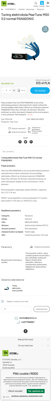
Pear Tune (14, 122)
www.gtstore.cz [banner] (9, 4)
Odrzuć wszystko (15, 391)
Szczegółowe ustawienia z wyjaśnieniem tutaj (25, 396)
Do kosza (40, 90)
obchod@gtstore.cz (28, 318)
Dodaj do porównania (19, 132)
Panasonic (40, 9)
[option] (25, 48)
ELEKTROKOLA (10, 9)
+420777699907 (27, 322)
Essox (23, 90)
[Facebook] (26, 331)
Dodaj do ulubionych (18, 128)
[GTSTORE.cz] (2, 9)
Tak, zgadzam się (35, 391)
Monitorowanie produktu (37, 132)
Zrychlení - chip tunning (26, 9)
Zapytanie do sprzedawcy (36, 128)
